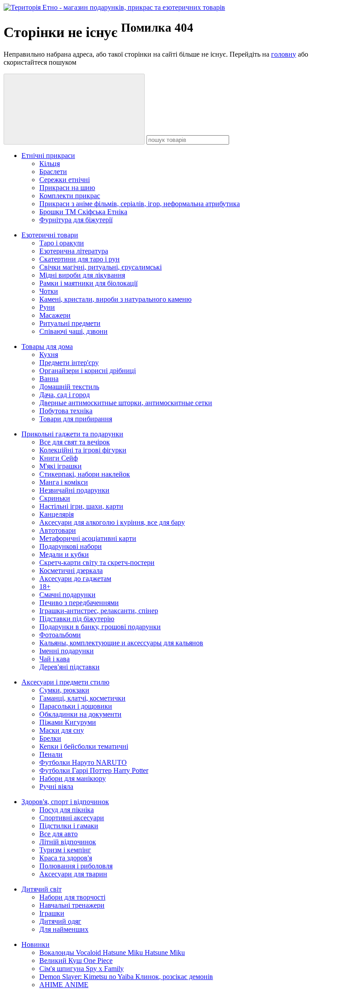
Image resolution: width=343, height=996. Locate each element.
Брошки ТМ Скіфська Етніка (83, 212)
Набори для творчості (72, 897)
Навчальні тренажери (72, 905)
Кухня (48, 354)
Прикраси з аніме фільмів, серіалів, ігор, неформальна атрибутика (139, 204)
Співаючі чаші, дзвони (73, 331)
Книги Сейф (58, 458)
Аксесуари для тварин (73, 874)
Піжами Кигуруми (67, 722)
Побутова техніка (65, 411)
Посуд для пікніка (66, 809)
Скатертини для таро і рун (79, 259)
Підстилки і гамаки (68, 826)
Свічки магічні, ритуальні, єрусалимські (100, 267)
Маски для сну (61, 730)
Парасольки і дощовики (75, 706)
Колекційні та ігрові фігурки (82, 450)
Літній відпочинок (67, 842)
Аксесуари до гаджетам (75, 578)
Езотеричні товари (49, 235)
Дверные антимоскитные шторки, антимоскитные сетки (125, 403)
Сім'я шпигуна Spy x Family (81, 968)
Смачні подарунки (67, 594)
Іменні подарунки (66, 651)
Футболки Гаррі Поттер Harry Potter (93, 770)
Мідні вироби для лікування (82, 275)
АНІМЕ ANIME (63, 984)
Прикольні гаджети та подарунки (72, 434)
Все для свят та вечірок (74, 442)
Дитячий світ (41, 889)
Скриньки (54, 498)
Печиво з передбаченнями (79, 602)
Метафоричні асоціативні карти (87, 538)
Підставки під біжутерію (76, 618)
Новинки (35, 944)
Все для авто (58, 834)
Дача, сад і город (64, 394)
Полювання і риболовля (76, 866)
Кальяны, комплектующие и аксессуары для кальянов (121, 643)
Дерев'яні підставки (69, 667)
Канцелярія (56, 514)
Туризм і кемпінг (65, 850)
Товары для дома (47, 346)
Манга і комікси (63, 482)
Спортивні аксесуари (71, 818)
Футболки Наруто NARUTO (83, 762)
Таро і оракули (61, 243)
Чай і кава (54, 659)
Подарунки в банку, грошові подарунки (100, 627)
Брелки (50, 738)
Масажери (55, 315)
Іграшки (51, 913)
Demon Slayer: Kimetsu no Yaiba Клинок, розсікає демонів (126, 976)
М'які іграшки (60, 466)
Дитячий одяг (60, 921)
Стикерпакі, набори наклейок (84, 474)
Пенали (51, 754)
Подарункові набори (70, 546)
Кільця (49, 163)
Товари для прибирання (75, 419)
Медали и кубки (64, 554)
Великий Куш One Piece (76, 960)
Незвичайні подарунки (74, 490)
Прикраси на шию (67, 187)
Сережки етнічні (64, 179)
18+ (44, 586)
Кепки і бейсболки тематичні (83, 746)
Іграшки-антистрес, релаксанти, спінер (98, 610)
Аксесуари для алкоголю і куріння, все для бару (112, 522)
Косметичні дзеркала (71, 570)
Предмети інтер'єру (69, 362)
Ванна (49, 378)
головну (283, 54)
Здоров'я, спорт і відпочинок (65, 801)
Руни (47, 307)
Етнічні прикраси (48, 155)
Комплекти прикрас (69, 195)
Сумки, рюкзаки (64, 690)
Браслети (53, 171)
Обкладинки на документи (80, 714)
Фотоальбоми (60, 635)
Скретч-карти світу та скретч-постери (97, 562)
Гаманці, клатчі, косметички (82, 698)
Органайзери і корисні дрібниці (87, 370)
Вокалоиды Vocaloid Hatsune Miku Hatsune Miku (112, 952)
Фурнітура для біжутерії (76, 220)
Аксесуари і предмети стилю (65, 682)
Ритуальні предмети (69, 323)
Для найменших (63, 929)
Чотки (48, 291)
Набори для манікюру (72, 778)
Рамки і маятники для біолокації (88, 283)
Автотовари (57, 530)
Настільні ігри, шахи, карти (81, 506)
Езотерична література (73, 251)
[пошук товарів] (74, 109)
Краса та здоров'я (65, 858)
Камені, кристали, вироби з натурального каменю (115, 299)
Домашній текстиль (69, 386)
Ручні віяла (56, 786)
